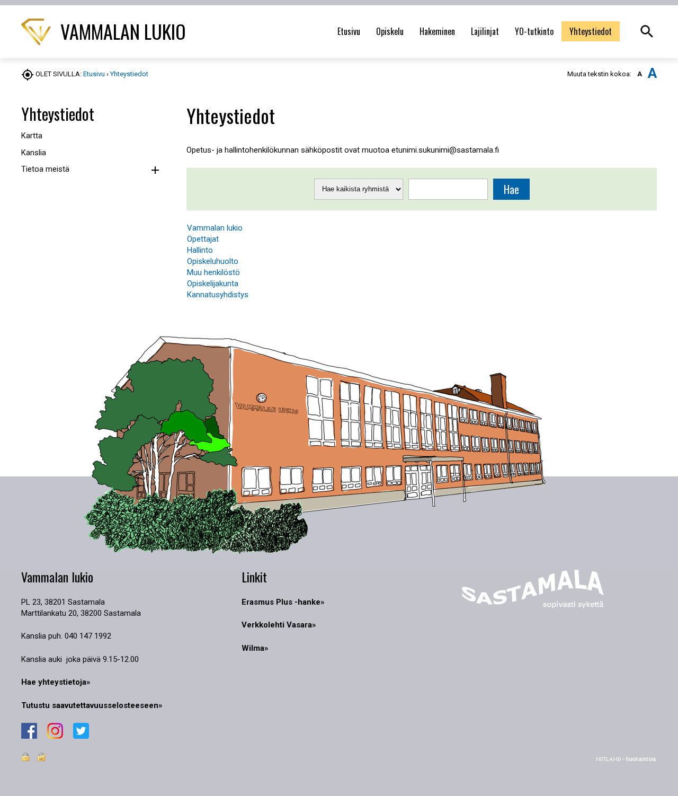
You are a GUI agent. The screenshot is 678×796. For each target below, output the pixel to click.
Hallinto (200, 250)
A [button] (639, 74)
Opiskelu (390, 31)
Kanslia (33, 152)
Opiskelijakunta (212, 283)
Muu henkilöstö (213, 272)
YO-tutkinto (534, 31)
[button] (155, 170)
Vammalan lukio (215, 228)
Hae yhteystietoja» (56, 682)
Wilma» (255, 648)
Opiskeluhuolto (212, 261)
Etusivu (348, 31)
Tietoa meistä (45, 169)
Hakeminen (437, 31)
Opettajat (203, 239)
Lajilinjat (485, 31)
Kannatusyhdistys (217, 294)
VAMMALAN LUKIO (121, 31)
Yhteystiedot (590, 31)
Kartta (31, 135)
